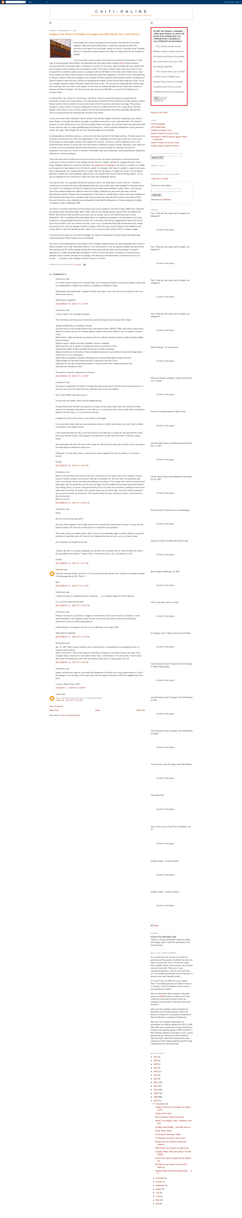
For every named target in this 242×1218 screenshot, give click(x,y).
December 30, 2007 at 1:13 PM (72, 376)
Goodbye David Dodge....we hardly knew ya (173, 1127)
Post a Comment (56, 706)
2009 (156, 1093)
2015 (156, 1071)
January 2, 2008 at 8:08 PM (70, 688)
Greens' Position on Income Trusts (165, 133)
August (159, 1189)
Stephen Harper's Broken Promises (165, 146)
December (160, 1104)
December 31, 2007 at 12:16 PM (73, 637)
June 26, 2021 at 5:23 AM (69, 700)
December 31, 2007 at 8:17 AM (72, 586)
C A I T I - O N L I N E (121, 11)
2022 (156, 1057)
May (158, 1200)
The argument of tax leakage (102, 165)
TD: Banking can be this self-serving (170, 1138)
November (160, 1178)
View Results (163, 98)
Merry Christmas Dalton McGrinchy (169, 1117)
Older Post (140, 710)
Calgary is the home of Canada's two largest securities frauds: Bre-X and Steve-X (94, 34)
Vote (156, 98)
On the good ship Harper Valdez (168, 1134)
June (158, 1196)
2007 (156, 1101)
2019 (156, 1064)
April (158, 1204)
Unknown (59, 570)
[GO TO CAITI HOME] (152, 23)
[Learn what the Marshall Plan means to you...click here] (50, 23)
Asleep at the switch (163, 1113)
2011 (156, 1086)
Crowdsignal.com (158, 100)
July (158, 1193)
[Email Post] (84, 264)
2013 (156, 1079)
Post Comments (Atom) (70, 715)
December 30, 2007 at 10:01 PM (73, 503)
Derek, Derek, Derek (163, 1131)
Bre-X (122, 63)
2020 (156, 1061)
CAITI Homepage (158, 124)
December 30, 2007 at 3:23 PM (72, 466)
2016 (156, 1068)
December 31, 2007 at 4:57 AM (72, 563)
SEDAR (162, 996)
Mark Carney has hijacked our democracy (172, 1148)
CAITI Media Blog (158, 127)
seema (58, 694)
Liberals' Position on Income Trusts (165, 143)
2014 (156, 1075)
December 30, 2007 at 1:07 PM (72, 304)
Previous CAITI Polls (159, 113)
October (159, 1182)
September (160, 1185)
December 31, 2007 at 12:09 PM (73, 606)
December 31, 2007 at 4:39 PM (72, 662)
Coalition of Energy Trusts (161, 130)
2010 (156, 1090)
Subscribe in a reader (159, 179)
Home (97, 710)
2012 (156, 1082)
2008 (156, 1097)
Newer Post (54, 710)
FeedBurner (166, 200)
